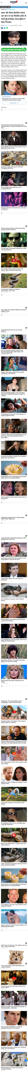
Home (2, 9)
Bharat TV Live (6, 25)
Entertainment (10, 9)
